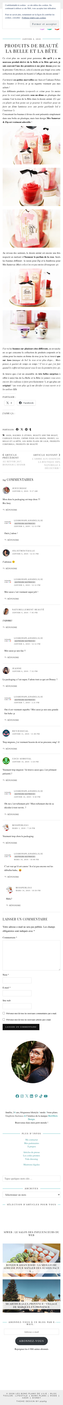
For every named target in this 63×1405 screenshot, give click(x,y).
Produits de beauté (27, 444)
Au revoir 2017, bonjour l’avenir (14, 460)
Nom (6, 974)
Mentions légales (31, 1164)
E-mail (7, 987)
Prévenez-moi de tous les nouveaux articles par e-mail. (28, 1019)
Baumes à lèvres (22, 435)
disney (51, 438)
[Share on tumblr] (30, 429)
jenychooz (19, 488)
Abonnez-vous (31, 1341)
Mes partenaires (31, 1143)
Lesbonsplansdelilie (28, 520)
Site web (7, 1000)
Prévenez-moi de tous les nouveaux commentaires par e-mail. (31, 1013)
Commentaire (10, 937)
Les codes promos (31, 1155)
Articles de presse (31, 1152)
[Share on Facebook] (17, 429)
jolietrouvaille (23, 551)
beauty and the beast (45, 435)
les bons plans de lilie (35, 441)
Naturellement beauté (28, 610)
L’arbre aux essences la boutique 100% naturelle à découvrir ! (46, 461)
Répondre (11, 510)
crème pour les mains (33, 438)
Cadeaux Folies (11, 438)
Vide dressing (31, 1159)
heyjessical (20, 731)
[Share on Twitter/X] (22, 429)
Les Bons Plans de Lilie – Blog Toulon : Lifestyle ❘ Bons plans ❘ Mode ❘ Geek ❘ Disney (31, 1395)
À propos (31, 1146)
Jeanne (17, 668)
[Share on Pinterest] (26, 429)
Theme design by (31, 1401)
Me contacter (31, 1139)
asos (8, 435)
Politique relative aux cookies (34, 17)
